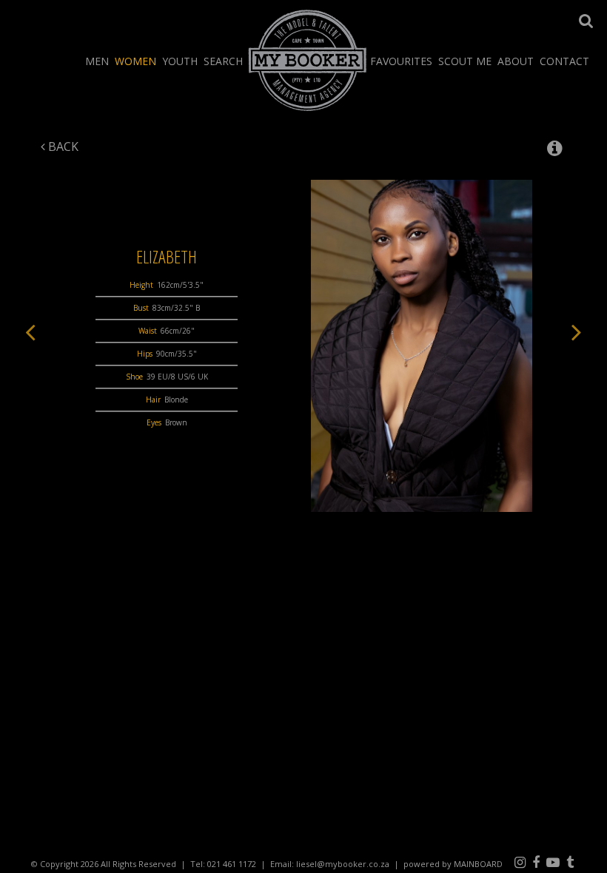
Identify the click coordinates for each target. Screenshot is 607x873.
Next (576, 331)
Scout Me (465, 61)
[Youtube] (553, 862)
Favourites (401, 61)
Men (97, 61)
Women (135, 61)
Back (61, 146)
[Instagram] (520, 862)
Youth (180, 61)
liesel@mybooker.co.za (342, 863)
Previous (30, 331)
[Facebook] (536, 862)
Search (223, 61)
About (515, 61)
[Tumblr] (570, 862)
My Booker (307, 59)
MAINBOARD (478, 863)
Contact (564, 61)
